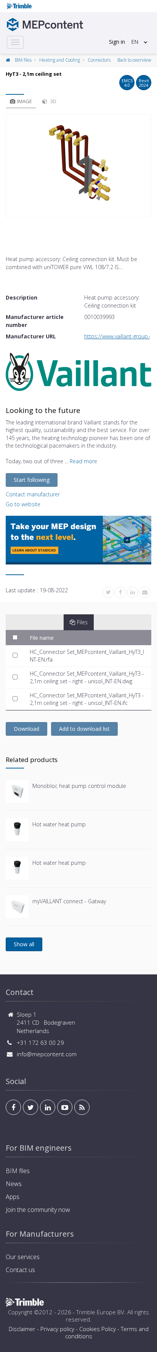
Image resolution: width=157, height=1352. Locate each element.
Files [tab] (82, 622)
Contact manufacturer (33, 494)
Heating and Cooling (59, 60)
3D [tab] (52, 101)
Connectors (99, 60)
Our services (23, 1257)
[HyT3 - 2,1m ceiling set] (78, 165)
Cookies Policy (97, 1329)
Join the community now (38, 1209)
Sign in (117, 41)
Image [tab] (24, 101)
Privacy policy (57, 1329)
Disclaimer (22, 1329)
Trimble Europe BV (100, 1312)
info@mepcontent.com (47, 1054)
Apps (12, 1197)
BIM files (23, 60)
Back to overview (134, 60)
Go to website (23, 504)
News (14, 1184)
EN (134, 41)
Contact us (20, 1270)
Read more (83, 461)
